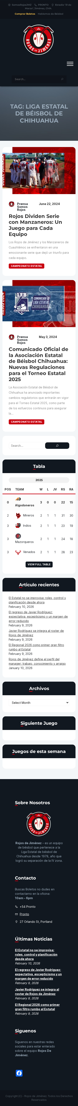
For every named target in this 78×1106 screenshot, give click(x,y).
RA (71, 489)
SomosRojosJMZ (21, 4)
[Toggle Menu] (70, 64)
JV (55, 489)
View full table (39, 564)
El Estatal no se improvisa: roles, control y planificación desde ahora (36, 954)
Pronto (24, 914)
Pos (8, 489)
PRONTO (43, 4)
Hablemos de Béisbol (50, 13)
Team (19, 489)
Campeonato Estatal (26, 266)
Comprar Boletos (25, 13)
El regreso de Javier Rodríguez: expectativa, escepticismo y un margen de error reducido (38, 616)
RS (63, 489)
